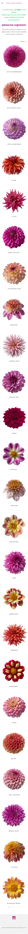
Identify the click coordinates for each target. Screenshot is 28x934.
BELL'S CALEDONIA (14, 795)
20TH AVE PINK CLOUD (13, 108)
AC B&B (13, 180)
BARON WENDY (13, 686)
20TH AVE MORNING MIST (14, 72)
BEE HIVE (13, 759)
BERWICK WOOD (14, 831)
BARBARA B (14, 650)
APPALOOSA (14, 506)
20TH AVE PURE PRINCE (14, 144)
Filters (23, 41)
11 (18, 907)
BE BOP (14, 722)
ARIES (14, 578)
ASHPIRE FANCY (13, 614)
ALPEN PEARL (13, 325)
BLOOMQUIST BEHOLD (13, 903)
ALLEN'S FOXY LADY (13, 252)
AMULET (14, 433)
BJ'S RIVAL (14, 867)
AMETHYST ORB (13, 397)
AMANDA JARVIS (14, 361)
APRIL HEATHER (13, 542)
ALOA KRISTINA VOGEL (14, 289)
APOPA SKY (13, 469)
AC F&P (14, 216)
